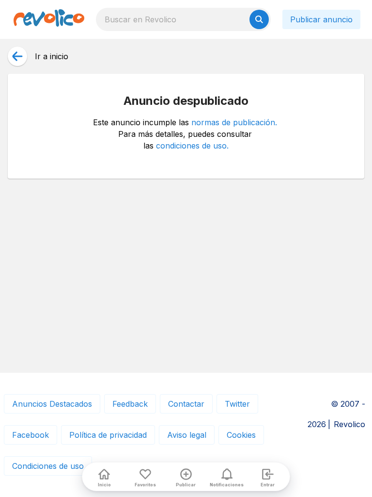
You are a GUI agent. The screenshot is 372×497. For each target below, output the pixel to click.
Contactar (186, 404)
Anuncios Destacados (52, 404)
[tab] (104, 477)
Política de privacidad (108, 435)
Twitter (237, 404)
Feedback (130, 404)
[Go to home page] (49, 19)
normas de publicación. (234, 122)
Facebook (30, 435)
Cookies (241, 435)
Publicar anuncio (321, 19)
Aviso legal (186, 435)
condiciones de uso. (192, 145)
